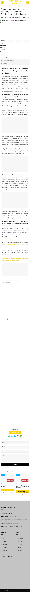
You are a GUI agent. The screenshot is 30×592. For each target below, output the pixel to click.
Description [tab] (4, 57)
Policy (4, 541)
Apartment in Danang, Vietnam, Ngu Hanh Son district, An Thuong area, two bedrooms (22, 485)
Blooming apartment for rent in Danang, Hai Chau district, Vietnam (7, 485)
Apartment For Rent (17, 7)
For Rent (8, 7)
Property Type (21, 538)
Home (2, 7)
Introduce (5, 547)
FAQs (4, 538)
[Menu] (2, 2)
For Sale (20, 541)
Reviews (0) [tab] (4, 63)
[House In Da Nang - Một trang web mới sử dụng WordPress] (15, 2)
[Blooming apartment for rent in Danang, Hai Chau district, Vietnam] (7, 478)
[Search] (27, 2)
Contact (19, 550)
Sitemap (5, 550)
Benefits (5, 544)
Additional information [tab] (7, 60)
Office (19, 547)
